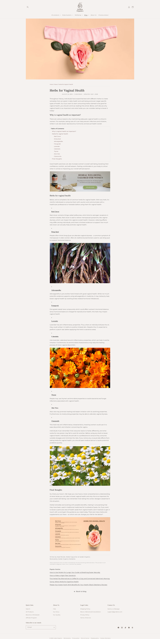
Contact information (105, 638)
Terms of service (85, 638)
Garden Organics (58, 638)
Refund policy (67, 638)
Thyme (56, 151)
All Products (30, 612)
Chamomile (57, 156)
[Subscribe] (54, 627)
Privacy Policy (84, 615)
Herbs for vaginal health (60, 134)
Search (28, 609)
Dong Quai (57, 139)
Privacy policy (75, 638)
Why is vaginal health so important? (64, 131)
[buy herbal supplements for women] (80, 191)
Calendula (57, 149)
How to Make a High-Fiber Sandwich (63, 575)
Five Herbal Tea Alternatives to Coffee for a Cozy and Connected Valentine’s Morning (80, 578)
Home (51, 84)
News (56, 84)
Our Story (56, 612)
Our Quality (56, 615)
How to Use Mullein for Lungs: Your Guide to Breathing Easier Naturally (75, 572)
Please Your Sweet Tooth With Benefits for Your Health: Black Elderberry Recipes (78, 585)
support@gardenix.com (115, 612)
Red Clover (57, 136)
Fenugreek (57, 144)
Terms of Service (85, 618)
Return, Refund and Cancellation (90, 612)
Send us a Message (113, 609)
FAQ (54, 609)
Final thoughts (57, 159)
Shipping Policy (85, 609)
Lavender (57, 146)
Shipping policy (95, 638)
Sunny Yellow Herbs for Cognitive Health (64, 581)
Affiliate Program (31, 618)
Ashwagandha (58, 141)
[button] (28, 7)
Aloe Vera (57, 154)
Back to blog (81, 591)
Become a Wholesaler (33, 615)
